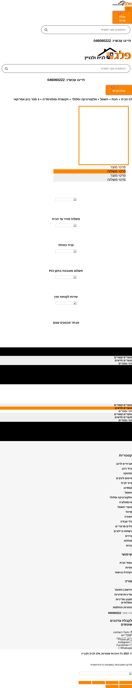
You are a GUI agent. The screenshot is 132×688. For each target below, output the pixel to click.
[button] (66, 62)
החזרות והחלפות (122, 607)
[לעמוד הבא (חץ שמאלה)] (112, 686)
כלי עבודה (126, 521)
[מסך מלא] (98, 682)
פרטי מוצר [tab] (118, 167)
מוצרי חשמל (125, 507)
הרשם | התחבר (123, 589)
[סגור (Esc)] (125, 682)
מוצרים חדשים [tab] (123, 351)
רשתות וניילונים (123, 531)
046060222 (114, 613)
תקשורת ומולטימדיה (55, 99)
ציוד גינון (127, 468)
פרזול (129, 512)
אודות (128, 567)
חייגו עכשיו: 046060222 (112, 41)
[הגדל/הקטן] (85, 682)
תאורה (128, 516)
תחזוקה (127, 473)
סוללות (128, 540)
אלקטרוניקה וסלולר (84, 99)
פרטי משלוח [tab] (116, 171)
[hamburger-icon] (128, 8)
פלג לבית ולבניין (90, 653)
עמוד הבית (126, 562)
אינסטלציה (125, 502)
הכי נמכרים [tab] (125, 354)
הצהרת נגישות (123, 572)
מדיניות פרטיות (123, 594)
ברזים (128, 536)
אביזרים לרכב (124, 463)
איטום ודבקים (124, 478)
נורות (129, 545)
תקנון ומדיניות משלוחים (124, 601)
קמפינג (128, 487)
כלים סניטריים (123, 526)
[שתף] (112, 682)
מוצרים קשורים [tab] (123, 348)
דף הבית (126, 99)
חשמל (104, 99)
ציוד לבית (126, 483)
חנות (115, 99)
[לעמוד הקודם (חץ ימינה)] (125, 686)
